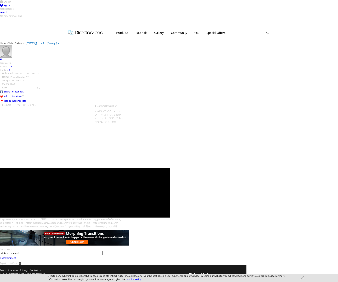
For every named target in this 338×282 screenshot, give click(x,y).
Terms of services (9, 270)
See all (3, 12)
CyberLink (13, 273)
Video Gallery (15, 43)
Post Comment (8, 257)
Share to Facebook (14, 91)
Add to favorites (12, 96)
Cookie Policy (134, 279)
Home (3, 43)
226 (10, 66)
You (196, 33)
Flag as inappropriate (15, 100)
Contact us (35, 270)
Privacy (24, 270)
